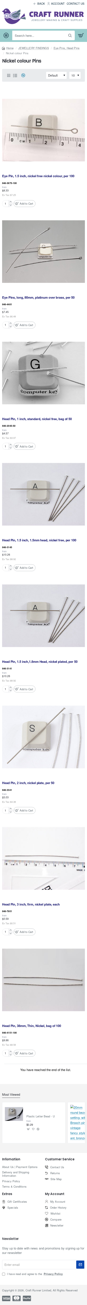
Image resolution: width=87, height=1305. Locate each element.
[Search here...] (70, 35)
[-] (10, 205)
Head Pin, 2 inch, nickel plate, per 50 (28, 783)
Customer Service (60, 1159)
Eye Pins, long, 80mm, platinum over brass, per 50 (38, 297)
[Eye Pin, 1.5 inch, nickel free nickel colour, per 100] (43, 130)
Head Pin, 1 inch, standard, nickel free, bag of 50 (37, 419)
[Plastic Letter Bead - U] (14, 1114)
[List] (15, 75)
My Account (54, 1194)
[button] (24, 203)
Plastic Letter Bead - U (40, 1116)
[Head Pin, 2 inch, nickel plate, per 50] (43, 737)
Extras (7, 1194)
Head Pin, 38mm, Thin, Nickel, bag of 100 (31, 1026)
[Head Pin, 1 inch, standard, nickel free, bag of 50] (43, 373)
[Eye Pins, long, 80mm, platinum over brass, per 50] (43, 251)
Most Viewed (11, 1094)
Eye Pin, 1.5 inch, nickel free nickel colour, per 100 (38, 176)
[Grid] (8, 75)
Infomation (11, 1159)
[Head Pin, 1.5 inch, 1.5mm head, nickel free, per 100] (43, 494)
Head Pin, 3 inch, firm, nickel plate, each (31, 904)
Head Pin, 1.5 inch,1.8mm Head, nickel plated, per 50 (39, 662)
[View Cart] (81, 35)
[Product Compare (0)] (21, 75)
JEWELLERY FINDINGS (33, 48)
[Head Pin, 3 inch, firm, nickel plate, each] (43, 858)
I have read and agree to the (34, 1274)
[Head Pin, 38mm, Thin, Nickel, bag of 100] (43, 980)
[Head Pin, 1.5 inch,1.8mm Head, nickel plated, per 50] (43, 615)
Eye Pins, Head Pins (67, 48)
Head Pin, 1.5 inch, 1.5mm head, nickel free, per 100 (39, 540)
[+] (10, 202)
